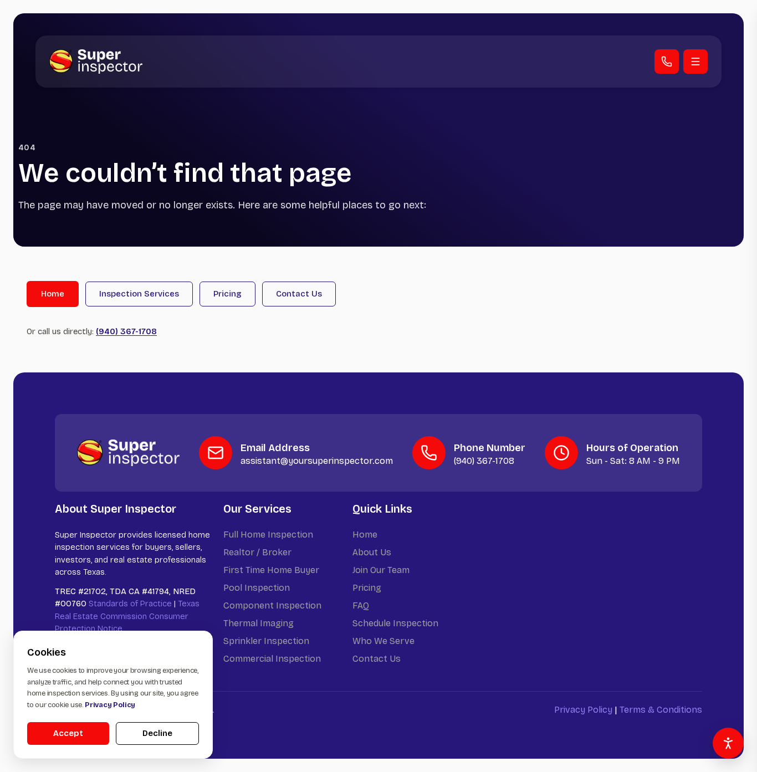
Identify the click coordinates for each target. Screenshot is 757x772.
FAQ (360, 605)
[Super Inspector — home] (95, 61)
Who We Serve (383, 641)
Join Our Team (381, 570)
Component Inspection (272, 605)
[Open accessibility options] (728, 743)
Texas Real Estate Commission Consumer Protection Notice (127, 616)
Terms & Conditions (661, 709)
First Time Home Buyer (271, 570)
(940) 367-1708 (126, 331)
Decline (157, 733)
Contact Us (299, 294)
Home (52, 294)
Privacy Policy (583, 709)
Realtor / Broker (257, 552)
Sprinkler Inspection (266, 641)
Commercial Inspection (272, 658)
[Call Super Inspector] (666, 61)
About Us (371, 552)
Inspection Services (139, 294)
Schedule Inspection (395, 623)
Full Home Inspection (268, 534)
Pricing (227, 294)
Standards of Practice (130, 604)
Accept (68, 733)
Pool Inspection (256, 587)
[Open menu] (695, 61)
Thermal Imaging (258, 623)
